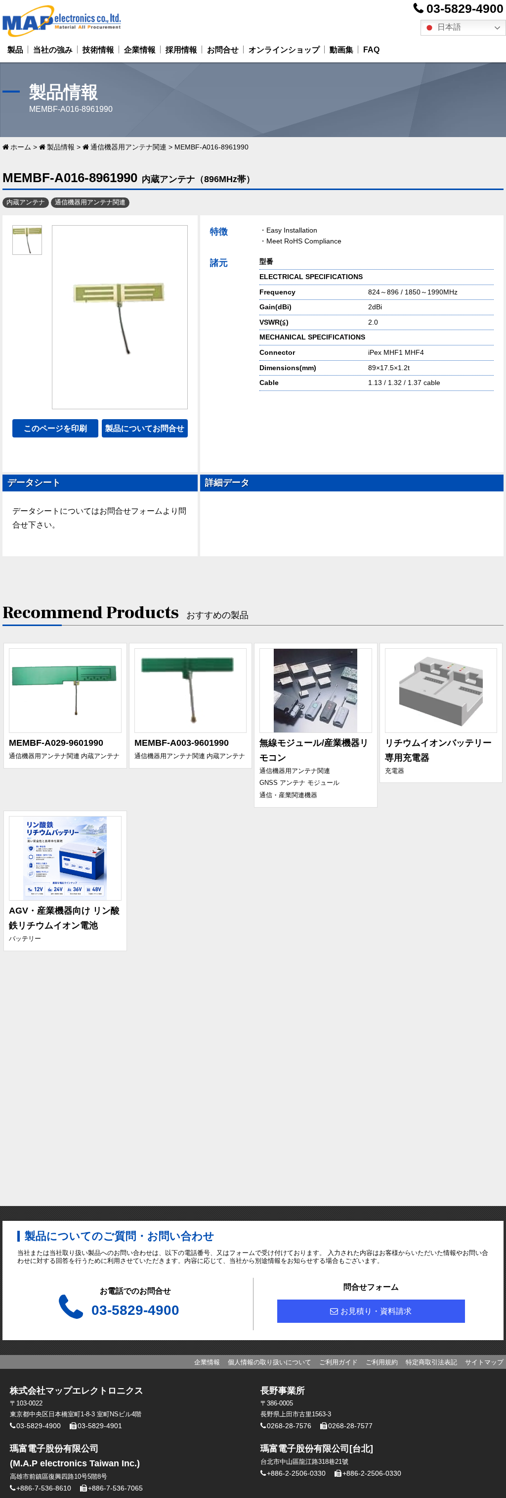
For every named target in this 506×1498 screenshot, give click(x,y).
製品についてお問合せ (144, 428)
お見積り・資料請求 (376, 1311)
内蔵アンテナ (25, 202)
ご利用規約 (382, 1362)
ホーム (20, 147)
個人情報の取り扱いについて (269, 1362)
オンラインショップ (284, 50)
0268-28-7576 (289, 1426)
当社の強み (53, 50)
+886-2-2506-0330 (296, 1473)
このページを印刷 (55, 428)
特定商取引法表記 (431, 1362)
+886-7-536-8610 (43, 1488)
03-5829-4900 (465, 8)
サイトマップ (484, 1362)
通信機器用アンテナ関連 (128, 147)
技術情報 (98, 50)
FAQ (371, 50)
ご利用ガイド (338, 1362)
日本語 (448, 27)
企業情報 (140, 50)
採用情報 (181, 50)
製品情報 (61, 147)
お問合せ (223, 50)
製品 (15, 50)
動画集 (341, 50)
